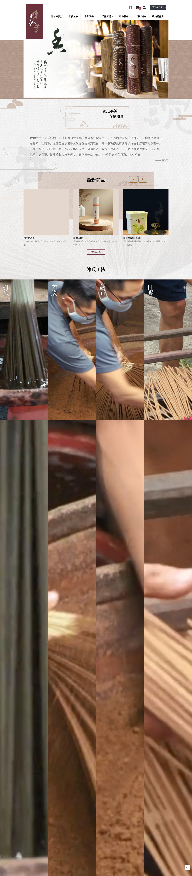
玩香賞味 (124, 16)
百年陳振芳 (57, 16)
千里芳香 (106, 16)
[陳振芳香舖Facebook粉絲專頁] (130, 7)
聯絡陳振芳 (158, 16)
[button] (133, 179)
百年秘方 (141, 16)
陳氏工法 (73, 16)
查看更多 (96, 252)
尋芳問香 (89, 16)
